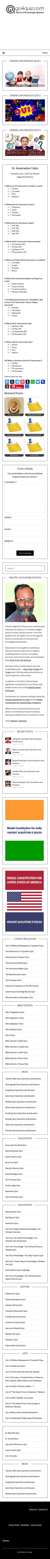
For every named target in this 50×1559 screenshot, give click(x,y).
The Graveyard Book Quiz (16, 963)
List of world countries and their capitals (22, 1372)
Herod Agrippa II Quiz (14, 1018)
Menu (45, 52)
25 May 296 (16, 329)
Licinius (15, 188)
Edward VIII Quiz (12, 1293)
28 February (17, 366)
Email (8, 529)
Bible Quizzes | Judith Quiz (16, 1052)
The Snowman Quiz (13, 980)
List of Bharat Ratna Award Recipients (21, 1412)
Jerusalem (16, 310)
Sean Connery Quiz (13, 1157)
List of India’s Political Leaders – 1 (19, 1386)
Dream (36, 669)
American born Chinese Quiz (17, 957)
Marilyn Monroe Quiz (14, 1168)
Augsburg (16, 207)
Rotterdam (16, 215)
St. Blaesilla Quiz (12, 1433)
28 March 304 (17, 326)
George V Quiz (11, 1339)
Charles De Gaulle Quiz (15, 1322)
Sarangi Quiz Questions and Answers (21, 1119)
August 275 (18, 249)
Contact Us (43, 1509)
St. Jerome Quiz (11, 1438)
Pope (30, 669)
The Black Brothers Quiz (15, 974)
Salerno (15, 353)
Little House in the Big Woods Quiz (20, 991)
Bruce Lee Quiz (11, 1162)
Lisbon (14, 315)
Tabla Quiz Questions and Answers (20, 1124)
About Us (33, 1509)
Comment (10, 482)
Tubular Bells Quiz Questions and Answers (23, 1078)
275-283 (15, 228)
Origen (15, 265)
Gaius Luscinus (18, 286)
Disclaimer (25, 1525)
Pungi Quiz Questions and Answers (20, 1090)
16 (13, 249)
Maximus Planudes (19, 292)
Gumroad (23, 721)
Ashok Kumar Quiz (13, 1212)
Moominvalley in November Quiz (19, 997)
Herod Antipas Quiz (13, 1029)
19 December (17, 371)
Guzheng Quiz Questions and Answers (21, 1113)
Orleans (15, 212)
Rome (14, 210)
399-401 (15, 225)
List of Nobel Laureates (15, 1366)
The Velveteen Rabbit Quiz (16, 968)
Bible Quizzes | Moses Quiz (16, 1064)
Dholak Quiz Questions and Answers (20, 1130)
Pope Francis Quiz (13, 1450)
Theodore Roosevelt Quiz (16, 1311)
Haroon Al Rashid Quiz (14, 1328)
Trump (8, 672)
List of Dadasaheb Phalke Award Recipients (23, 1418)
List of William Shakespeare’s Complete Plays (24, 945)
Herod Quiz (10, 1035)
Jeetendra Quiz (11, 1223)
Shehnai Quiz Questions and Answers (21, 1102)
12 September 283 (19, 331)
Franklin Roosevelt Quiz (15, 1316)
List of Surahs (11, 1456)
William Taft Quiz (12, 1334)
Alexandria (16, 313)
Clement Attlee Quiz (13, 1305)
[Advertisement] (25, 34)
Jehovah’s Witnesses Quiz (16, 1444)
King (25, 669)
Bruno (14, 270)
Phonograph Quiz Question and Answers (22, 1084)
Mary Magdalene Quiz (14, 1012)
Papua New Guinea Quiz (15, 1345)
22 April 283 (17, 247)
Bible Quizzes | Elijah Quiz (16, 1041)
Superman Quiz (11, 1191)
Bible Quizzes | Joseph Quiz (16, 1047)
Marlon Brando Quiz (14, 1151)
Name (8, 517)
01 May (15, 363)
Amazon (14, 721)
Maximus (15, 196)
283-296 (15, 231)
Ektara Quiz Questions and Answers (20, 1107)
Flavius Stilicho (18, 284)
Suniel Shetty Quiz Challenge (17, 1270)
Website (8, 541)
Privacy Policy (14, 1525)
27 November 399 (19, 252)
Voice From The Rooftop (20, 660)
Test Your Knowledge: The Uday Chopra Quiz (24, 1255)
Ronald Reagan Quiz (14, 1174)
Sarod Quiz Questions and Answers (20, 1096)
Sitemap (6, 1540)
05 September (17, 368)
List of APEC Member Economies (19, 1398)
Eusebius (15, 268)
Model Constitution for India (17, 699)
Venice (15, 345)
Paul (14, 194)
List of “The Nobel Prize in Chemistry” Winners (25, 1392)
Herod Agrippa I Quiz (14, 1023)
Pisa (13, 350)
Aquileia (15, 308)
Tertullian (16, 263)
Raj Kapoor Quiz (12, 1217)
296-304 (15, 233)
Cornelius (16, 191)
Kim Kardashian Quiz (14, 1197)
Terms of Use (36, 1525)
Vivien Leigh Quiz (12, 1185)
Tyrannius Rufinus (19, 289)
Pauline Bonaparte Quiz (15, 1299)
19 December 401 (19, 334)
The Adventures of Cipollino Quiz (19, 951)
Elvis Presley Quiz (13, 1179)
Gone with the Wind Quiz (15, 1145)
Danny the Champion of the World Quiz (22, 986)
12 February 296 (18, 244)
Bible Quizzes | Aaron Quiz (16, 1058)
